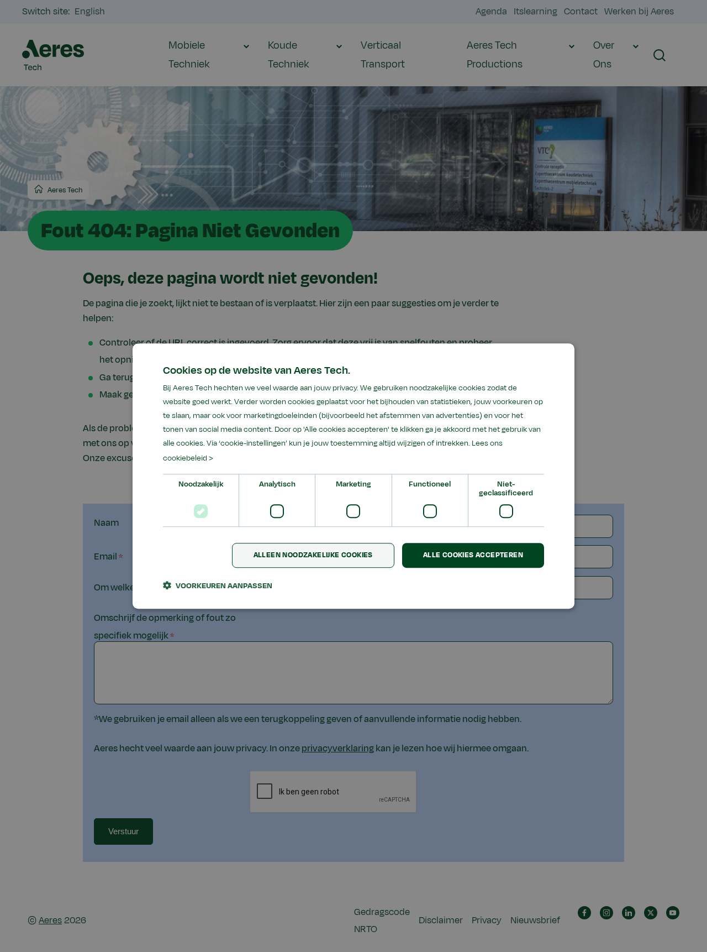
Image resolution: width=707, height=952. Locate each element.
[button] (217, 585)
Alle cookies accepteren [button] (473, 555)
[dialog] (353, 476)
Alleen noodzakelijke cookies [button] (313, 555)
